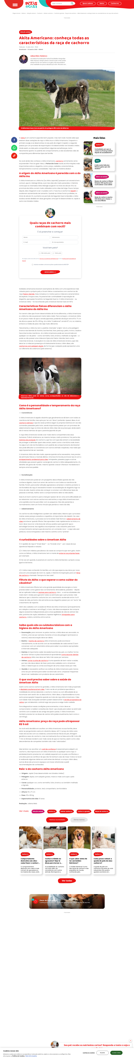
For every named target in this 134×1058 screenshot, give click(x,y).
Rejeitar (102, 1053)
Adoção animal (25, 32)
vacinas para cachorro (47, 592)
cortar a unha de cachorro (38, 660)
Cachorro (51, 811)
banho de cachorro (36, 641)
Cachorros (115, 3)
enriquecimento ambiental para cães (33, 459)
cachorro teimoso (26, 423)
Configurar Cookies (89, 1053)
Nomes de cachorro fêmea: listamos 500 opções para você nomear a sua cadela (104, 183)
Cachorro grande (84, 811)
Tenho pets (58, 253)
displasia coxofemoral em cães (32, 689)
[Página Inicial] (31, 5)
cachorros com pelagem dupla (31, 346)
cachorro (59, 161)
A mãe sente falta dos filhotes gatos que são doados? (102, 167)
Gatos (102, 3)
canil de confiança (49, 749)
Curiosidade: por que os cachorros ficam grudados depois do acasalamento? (104, 151)
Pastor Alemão (29, 294)
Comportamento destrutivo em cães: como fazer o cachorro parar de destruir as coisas (30, 863)
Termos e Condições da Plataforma (49, 259)
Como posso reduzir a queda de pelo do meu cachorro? (103, 861)
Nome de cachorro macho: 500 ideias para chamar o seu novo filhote (104, 199)
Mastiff (73, 191)
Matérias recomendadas (57, 820)
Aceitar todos (116, 1053)
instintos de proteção (27, 440)
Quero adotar (88, 3)
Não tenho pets (45, 253)
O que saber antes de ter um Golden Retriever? (78, 861)
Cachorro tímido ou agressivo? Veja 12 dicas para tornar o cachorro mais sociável (54, 862)
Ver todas (67, 881)
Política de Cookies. (18, 1056)
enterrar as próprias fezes (69, 553)
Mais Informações (31, 1056)
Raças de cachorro (101, 811)
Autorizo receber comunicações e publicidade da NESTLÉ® (51, 264)
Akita (23, 138)
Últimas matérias (79, 820)
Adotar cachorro (66, 811)
